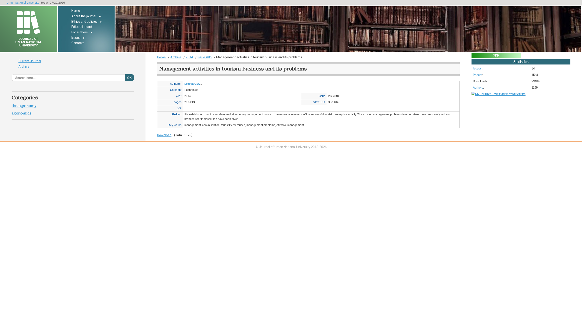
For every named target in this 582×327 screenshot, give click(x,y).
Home (75, 10)
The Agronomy (24, 106)
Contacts (77, 43)
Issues (75, 38)
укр (496, 55)
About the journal (83, 16)
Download (164, 135)
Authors (478, 87)
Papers (477, 75)
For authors (79, 32)
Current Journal (29, 61)
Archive (23, 66)
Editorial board (81, 27)
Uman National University (23, 2)
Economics (21, 113)
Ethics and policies (84, 21)
